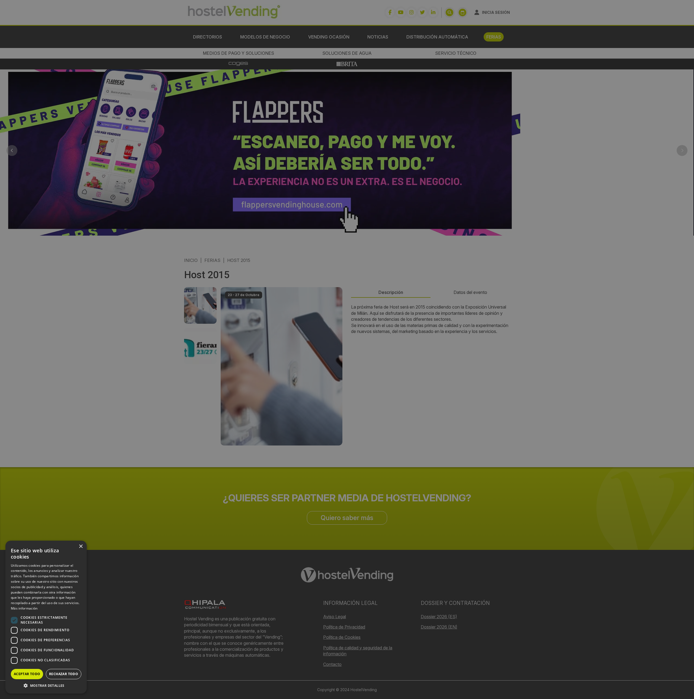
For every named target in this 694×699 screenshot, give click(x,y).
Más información (24, 608)
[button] (46, 685)
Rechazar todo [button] (63, 674)
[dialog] (347, 349)
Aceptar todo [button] (27, 674)
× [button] (81, 546)
